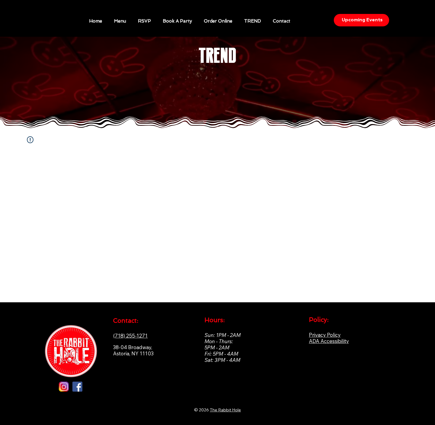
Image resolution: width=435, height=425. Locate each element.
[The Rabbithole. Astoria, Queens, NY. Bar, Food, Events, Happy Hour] (77, 387)
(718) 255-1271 (130, 336)
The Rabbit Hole (225, 410)
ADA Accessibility (329, 341)
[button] (177, 21)
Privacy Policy (325, 335)
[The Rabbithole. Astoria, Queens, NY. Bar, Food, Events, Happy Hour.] (64, 387)
